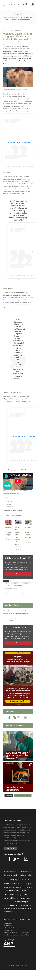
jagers (30, 887)
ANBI (28, 919)
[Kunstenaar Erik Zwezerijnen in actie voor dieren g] (18, 777)
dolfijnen (13, 879)
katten (18, 890)
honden (26, 879)
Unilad (9, 504)
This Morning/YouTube (21, 89)
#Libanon (15, 583)
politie (5, 902)
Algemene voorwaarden (19, 919)
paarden (23, 898)
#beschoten (24, 581)
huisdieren (23, 884)
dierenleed (11, 875)
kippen (24, 891)
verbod (17, 905)
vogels (6, 908)
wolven (5, 911)
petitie (29, 898)
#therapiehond (18, 585)
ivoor (23, 887)
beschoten (9, 48)
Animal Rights (14, 871)
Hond (4, 46)
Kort (17, 17)
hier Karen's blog (11, 618)
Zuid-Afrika (10, 911)
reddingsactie (11, 902)
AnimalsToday (6, 42)
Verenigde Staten (25, 905)
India (9, 887)
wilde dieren (27, 908)
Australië (21, 872)
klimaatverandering (12, 894)
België (26, 871)
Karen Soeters (23, 611)
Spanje (18, 901)
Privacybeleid (7, 919)
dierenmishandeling (23, 875)
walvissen (20, 908)
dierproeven (7, 879)
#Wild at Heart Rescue (11, 588)
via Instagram (21, 399)
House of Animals (14, 613)
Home (5, 17)
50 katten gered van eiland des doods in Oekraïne (28, 532)
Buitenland (14, 30)
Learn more (10, 848)
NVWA (24, 894)
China (6, 875)
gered (18, 879)
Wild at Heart (19, 176)
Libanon (16, 46)
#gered (6, 583)
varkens (11, 905)
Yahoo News (10, 506)
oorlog (18, 898)
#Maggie (7, 585)
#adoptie (14, 581)
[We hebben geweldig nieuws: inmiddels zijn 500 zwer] (18, 746)
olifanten (13, 898)
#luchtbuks (25, 583)
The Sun (9, 501)
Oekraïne (6, 898)
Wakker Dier (13, 908)
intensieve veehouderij (16, 887)
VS (9, 908)
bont (30, 871)
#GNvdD (6, 30)
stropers (5, 905)
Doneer (18, 574)
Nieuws (11, 17)
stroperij (25, 902)
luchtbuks (23, 48)
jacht (26, 887)
